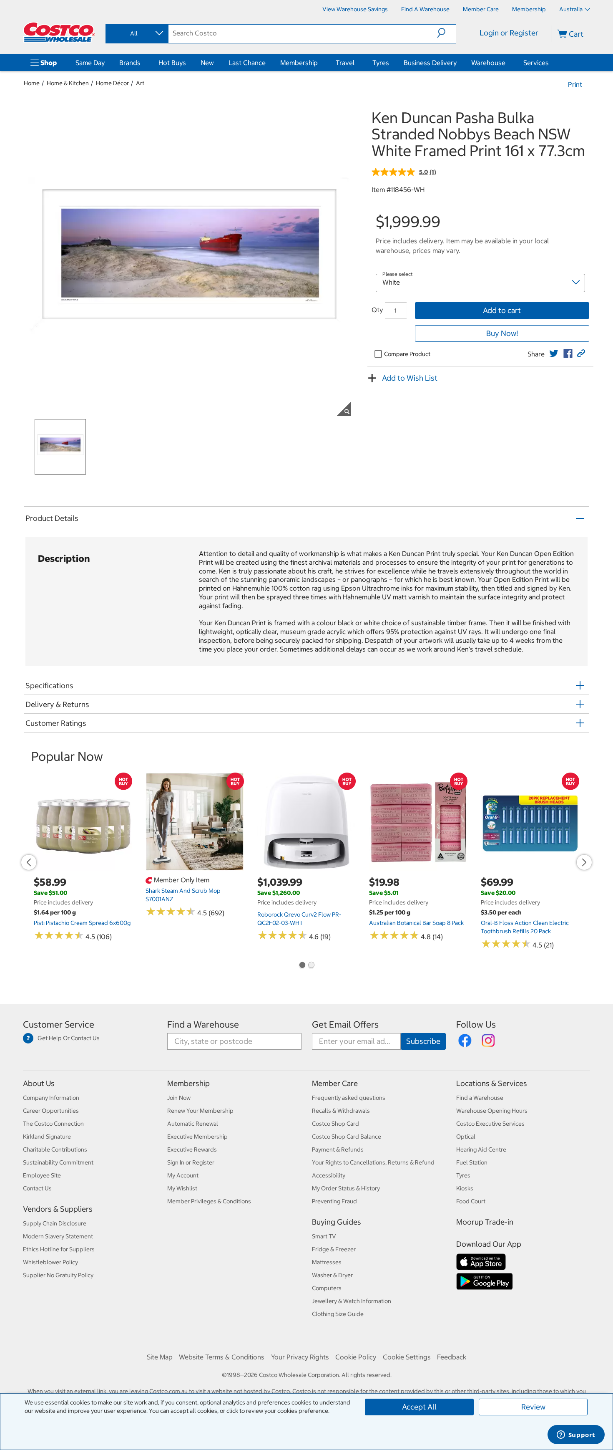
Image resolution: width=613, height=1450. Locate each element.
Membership (299, 62)
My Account (182, 1175)
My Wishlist (182, 1188)
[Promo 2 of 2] (311, 965)
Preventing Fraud (334, 1201)
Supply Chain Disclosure (54, 1223)
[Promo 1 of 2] (302, 965)
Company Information (51, 1097)
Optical (465, 1136)
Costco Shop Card (335, 1123)
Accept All (419, 1407)
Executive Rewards (192, 1149)
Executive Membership (197, 1136)
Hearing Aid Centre (481, 1149)
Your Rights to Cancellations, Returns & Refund (373, 1162)
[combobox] (136, 33)
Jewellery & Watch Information (351, 1301)
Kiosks (464, 1188)
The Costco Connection (53, 1123)
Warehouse (488, 62)
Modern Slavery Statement (58, 1236)
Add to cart (502, 310)
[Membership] (319, 62)
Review (533, 1407)
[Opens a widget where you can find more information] (576, 1435)
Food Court (470, 1201)
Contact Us (37, 1188)
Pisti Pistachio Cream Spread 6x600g (82, 923)
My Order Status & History (346, 1188)
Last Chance (247, 62)
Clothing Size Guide (338, 1314)
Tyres (380, 62)
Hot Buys (172, 62)
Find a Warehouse (203, 1024)
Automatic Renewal (192, 1123)
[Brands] (142, 62)
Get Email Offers (345, 1024)
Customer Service (58, 1024)
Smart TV (324, 1236)
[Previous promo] (29, 862)
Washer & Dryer (332, 1275)
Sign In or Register (190, 1162)
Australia (571, 9)
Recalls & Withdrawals (341, 1110)
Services (536, 62)
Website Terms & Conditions (221, 1357)
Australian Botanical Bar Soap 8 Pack (416, 923)
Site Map (160, 1357)
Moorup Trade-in (484, 1222)
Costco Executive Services (490, 1123)
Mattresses (327, 1262)
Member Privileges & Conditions (209, 1201)
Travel (345, 62)
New (207, 62)
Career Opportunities (51, 1110)
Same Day (90, 62)
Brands (130, 62)
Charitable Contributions (55, 1149)
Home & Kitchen (68, 83)
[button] (446, 33)
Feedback (451, 1357)
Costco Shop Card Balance (346, 1136)
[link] (554, 353)
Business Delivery (430, 62)
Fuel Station (471, 1162)
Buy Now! (502, 333)
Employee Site (42, 1175)
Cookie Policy (355, 1357)
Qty (377, 310)
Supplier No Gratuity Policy (58, 1275)
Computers (327, 1288)
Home (32, 83)
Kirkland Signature (47, 1136)
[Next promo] (584, 862)
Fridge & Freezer (334, 1249)
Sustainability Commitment (58, 1162)
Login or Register (509, 33)
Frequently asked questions (348, 1097)
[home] (59, 32)
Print (575, 84)
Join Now (179, 1097)
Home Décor (112, 83)
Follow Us (476, 1024)
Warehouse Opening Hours (492, 1110)
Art (140, 83)
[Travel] (356, 62)
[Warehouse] (507, 62)
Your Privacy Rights (300, 1357)
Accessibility (328, 1175)
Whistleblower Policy (50, 1262)
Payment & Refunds (338, 1149)
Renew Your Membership (200, 1110)
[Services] (550, 62)
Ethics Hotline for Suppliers (59, 1249)
